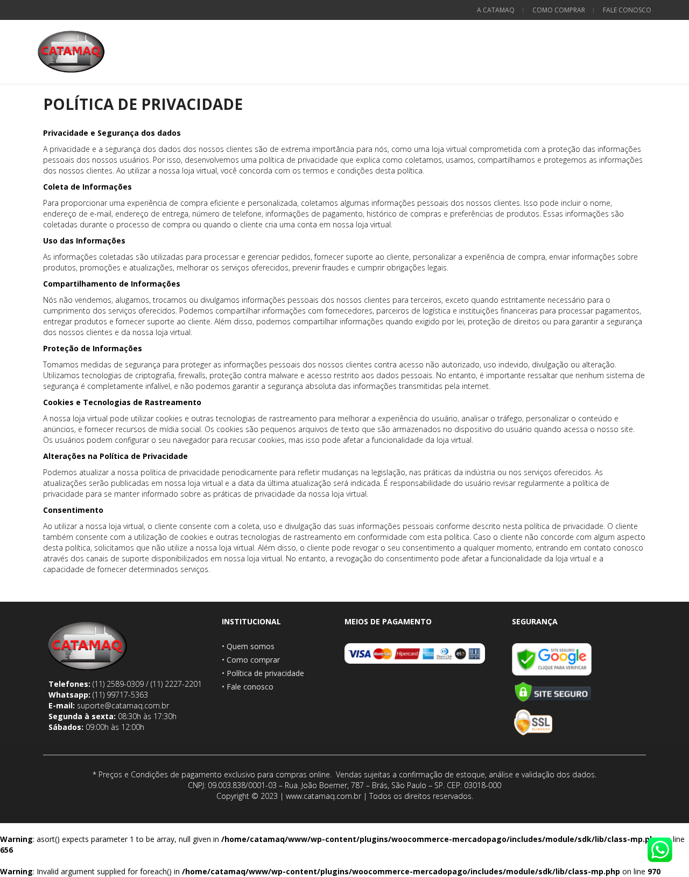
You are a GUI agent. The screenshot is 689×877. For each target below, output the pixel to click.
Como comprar (558, 10)
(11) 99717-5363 (120, 695)
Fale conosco (627, 10)
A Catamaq (496, 10)
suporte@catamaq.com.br (123, 705)
